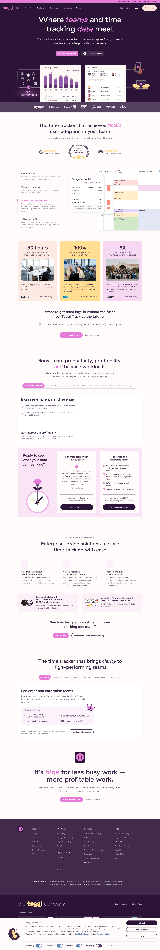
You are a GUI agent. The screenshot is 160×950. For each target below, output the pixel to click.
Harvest (59, 862)
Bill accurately (52, 386)
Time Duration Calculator (58, 884)
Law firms (87, 677)
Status (117, 858)
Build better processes (33, 385)
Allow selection (142, 930)
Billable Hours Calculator (91, 881)
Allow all (142, 923)
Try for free (149, 8)
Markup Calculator (75, 884)
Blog (139, 1)
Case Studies (36, 838)
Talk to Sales (61, 635)
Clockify (59, 858)
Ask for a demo (92, 799)
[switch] (60, 945)
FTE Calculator (106, 881)
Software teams (71, 677)
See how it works (95, 53)
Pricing (78, 8)
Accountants (100, 677)
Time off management (91, 858)
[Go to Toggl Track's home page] (12, 8)
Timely (59, 870)
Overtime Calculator (119, 881)
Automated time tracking (37, 721)
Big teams (45, 677)
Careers (153, 1)
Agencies (57, 677)
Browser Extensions (39, 850)
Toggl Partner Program (122, 846)
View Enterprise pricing (81, 732)
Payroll (59, 846)
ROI (105, 604)
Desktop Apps (37, 846)
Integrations (88, 854)
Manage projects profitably (74, 386)
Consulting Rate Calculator (92, 884)
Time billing (61, 834)
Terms (123, 854)
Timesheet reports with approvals (75, 716)
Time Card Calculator (74, 881)
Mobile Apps (36, 842)
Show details (111, 946)
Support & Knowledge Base (124, 834)
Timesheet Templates (57, 881)
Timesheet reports (90, 842)
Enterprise (68, 8)
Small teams (115, 677)
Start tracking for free (67, 53)
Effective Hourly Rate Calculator (113, 884)
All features (88, 862)
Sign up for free (76, 507)
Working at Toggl (136, 904)
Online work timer (90, 838)
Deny (142, 936)
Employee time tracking (65, 838)
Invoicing (87, 846)
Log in (133, 1)
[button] (29, 8)
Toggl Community (121, 838)
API (33, 854)
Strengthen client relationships (101, 386)
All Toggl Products (121, 1)
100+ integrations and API (71, 721)
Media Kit (118, 850)
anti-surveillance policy (33, 578)
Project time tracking (64, 842)
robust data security (52, 605)
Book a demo (125, 8)
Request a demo (92, 335)
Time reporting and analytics (94, 850)
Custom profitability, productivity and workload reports (40, 715)
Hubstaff (60, 866)
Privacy (117, 854)
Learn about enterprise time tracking (89, 635)
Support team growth (127, 386)
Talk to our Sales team (119, 507)
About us (146, 1)
